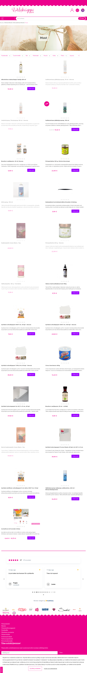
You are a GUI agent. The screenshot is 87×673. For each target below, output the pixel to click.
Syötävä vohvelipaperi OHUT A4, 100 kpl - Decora (60, 324)
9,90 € (10, 210)
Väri (27, 55)
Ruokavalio (4, 55)
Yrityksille (4, 630)
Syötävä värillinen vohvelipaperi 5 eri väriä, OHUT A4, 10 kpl (19, 488)
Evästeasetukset (6, 637)
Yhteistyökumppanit (8, 628)
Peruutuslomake (7, 641)
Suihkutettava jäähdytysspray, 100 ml (57, 120)
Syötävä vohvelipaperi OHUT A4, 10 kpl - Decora (16, 324)
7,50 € (10, 334)
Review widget (38, 601)
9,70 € (54, 293)
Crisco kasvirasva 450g (52, 365)
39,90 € (54, 457)
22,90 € (54, 171)
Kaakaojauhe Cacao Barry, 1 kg (10, 243)
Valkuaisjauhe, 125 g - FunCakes (11, 283)
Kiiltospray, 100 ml (7, 202)
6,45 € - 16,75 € (10, 538)
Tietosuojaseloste (7, 639)
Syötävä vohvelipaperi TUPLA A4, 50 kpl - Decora (16, 365)
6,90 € (10, 171)
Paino (63, 55)
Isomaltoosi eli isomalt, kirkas (10, 529)
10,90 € (10, 89)
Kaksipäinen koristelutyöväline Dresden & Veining (61, 202)
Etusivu (2, 22)
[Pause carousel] (43, 595)
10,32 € (54, 130)
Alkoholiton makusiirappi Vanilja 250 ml (13, 79)
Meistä (3, 626)
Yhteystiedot (5, 624)
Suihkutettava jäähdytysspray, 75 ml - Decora (59, 79)
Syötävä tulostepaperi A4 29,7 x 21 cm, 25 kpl (15, 406)
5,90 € (54, 211)
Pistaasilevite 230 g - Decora (54, 243)
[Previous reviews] (4, 579)
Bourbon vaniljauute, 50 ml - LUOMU (56, 406)
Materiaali (36, 55)
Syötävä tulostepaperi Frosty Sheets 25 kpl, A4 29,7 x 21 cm (64, 447)
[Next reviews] (83, 579)
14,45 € (54, 375)
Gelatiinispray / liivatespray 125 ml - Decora (14, 120)
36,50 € (10, 375)
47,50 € (10, 416)
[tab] (33, 592)
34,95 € (54, 499)
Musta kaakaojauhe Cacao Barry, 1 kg (13, 447)
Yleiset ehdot (5, 634)
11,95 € (10, 292)
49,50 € (10, 248)
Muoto (46, 55)
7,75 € (10, 129)
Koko (54, 55)
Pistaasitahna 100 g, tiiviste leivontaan (57, 161)
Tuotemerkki (17, 55)
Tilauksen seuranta (7, 632)
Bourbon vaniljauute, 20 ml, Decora (12, 161)
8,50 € (10, 497)
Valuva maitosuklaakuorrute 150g (55, 283)
